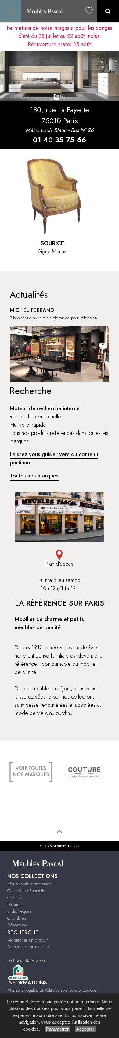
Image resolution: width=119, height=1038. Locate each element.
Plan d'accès (59, 564)
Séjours (14, 904)
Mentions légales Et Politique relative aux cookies (52, 990)
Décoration (17, 925)
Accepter (85, 1029)
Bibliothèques (19, 911)
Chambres (16, 918)
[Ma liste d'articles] (89, 11)
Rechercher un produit (27, 940)
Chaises (14, 897)
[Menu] (10, 11)
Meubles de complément (29, 883)
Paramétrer (57, 1029)
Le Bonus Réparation (26, 960)
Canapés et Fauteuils (26, 890)
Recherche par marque (28, 946)
